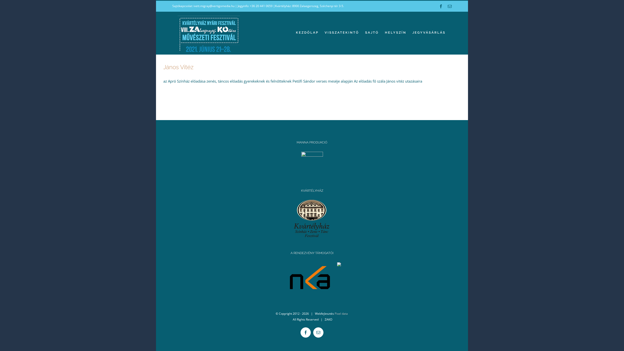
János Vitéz (178, 67)
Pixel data (341, 314)
